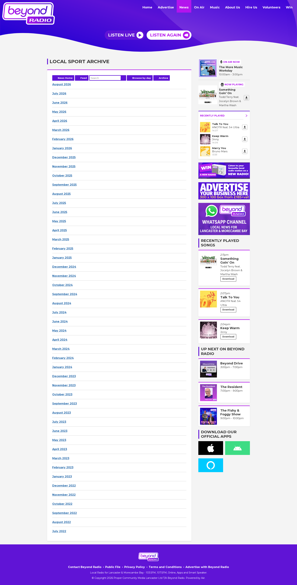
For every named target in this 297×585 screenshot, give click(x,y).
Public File (112, 567)
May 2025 (59, 221)
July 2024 (59, 312)
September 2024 (64, 294)
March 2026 (60, 130)
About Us (232, 7)
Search (123, 78)
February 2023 (62, 467)
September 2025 (64, 184)
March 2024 (61, 348)
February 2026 (63, 139)
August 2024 (61, 303)
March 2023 (60, 458)
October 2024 (62, 285)
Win (289, 7)
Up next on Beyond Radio (222, 351)
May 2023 (59, 440)
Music (215, 7)
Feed (83, 78)
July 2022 (59, 531)
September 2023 (64, 403)
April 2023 (59, 449)
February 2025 (62, 248)
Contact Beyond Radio (84, 567)
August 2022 (61, 522)
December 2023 (64, 376)
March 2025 (60, 239)
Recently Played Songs (220, 242)
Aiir (203, 577)
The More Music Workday (231, 69)
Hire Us (251, 7)
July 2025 (59, 203)
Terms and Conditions (165, 567)
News (184, 7)
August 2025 (61, 193)
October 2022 (62, 504)
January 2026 (62, 148)
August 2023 (61, 412)
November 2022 (64, 494)
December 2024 (64, 266)
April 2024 (59, 339)
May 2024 (59, 330)
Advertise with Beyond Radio (207, 567)
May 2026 (59, 111)
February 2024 (63, 358)
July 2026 (59, 93)
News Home (65, 78)
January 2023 (62, 476)
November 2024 (64, 276)
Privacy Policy (134, 567)
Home (147, 7)
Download (228, 279)
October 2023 (62, 394)
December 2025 (64, 157)
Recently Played (212, 115)
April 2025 (59, 230)
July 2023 (59, 421)
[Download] (246, 97)
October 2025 (62, 175)
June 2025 (59, 212)
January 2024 (62, 367)
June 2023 (59, 431)
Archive (163, 78)
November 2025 (63, 166)
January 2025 (62, 257)
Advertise (166, 7)
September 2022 (64, 513)
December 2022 (64, 485)
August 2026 (61, 84)
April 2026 (59, 121)
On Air (199, 7)
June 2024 (60, 321)
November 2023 (64, 385)
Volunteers (271, 7)
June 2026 (60, 102)
